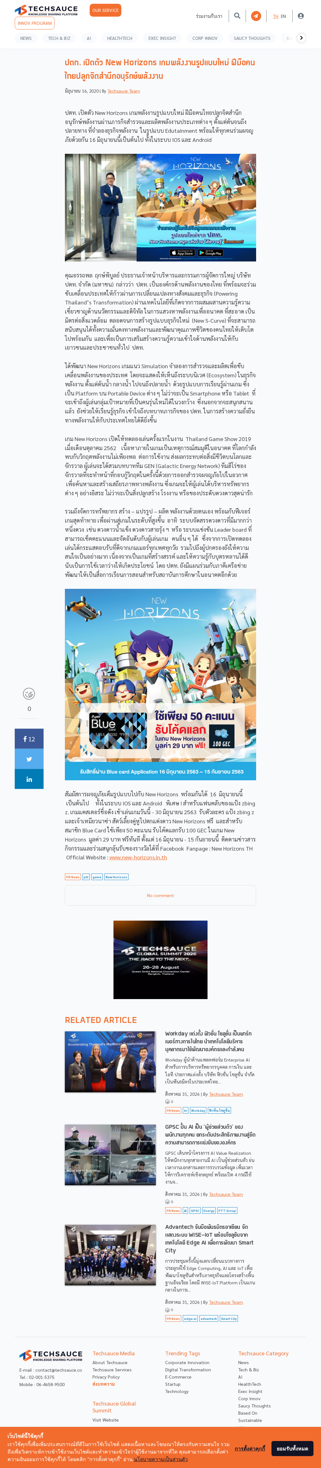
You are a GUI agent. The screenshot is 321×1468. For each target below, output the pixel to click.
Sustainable (250, 1420)
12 (31, 738)
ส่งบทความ (103, 1384)
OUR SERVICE (105, 10)
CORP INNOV (205, 38)
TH (275, 16)
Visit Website (105, 1419)
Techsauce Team (124, 91)
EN (283, 16)
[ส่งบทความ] (256, 16)
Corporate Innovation (187, 1362)
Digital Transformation (188, 1369)
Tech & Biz (248, 1369)
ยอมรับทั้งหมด (292, 1448)
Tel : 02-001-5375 (37, 1377)
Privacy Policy (106, 1376)
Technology (177, 1391)
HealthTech (249, 1384)
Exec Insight (250, 1391)
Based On (247, 1413)
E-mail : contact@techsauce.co (50, 1370)
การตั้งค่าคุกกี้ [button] (250, 1448)
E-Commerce (178, 1376)
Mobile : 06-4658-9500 (42, 1384)
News (243, 1362)
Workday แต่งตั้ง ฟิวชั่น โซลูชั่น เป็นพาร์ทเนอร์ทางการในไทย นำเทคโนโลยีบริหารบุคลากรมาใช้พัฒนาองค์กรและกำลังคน (208, 1042)
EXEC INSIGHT (162, 38)
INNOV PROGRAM (35, 23)
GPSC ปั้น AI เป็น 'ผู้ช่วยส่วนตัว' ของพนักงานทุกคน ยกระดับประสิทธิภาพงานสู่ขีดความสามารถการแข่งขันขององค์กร (210, 1135)
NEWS (26, 38)
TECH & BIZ (59, 38)
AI (89, 38)
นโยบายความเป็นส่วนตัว (161, 1459)
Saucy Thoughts (254, 1405)
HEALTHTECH (119, 38)
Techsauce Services (112, 1369)
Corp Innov (249, 1398)
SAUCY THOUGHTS (252, 38)
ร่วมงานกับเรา (209, 16)
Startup (173, 1384)
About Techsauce (110, 1362)
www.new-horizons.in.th (138, 857)
